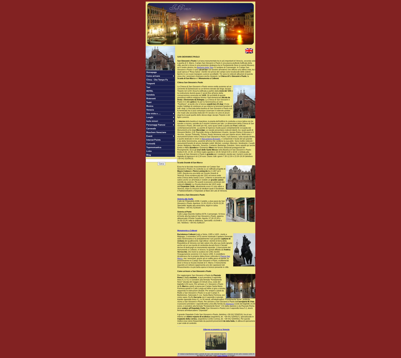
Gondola (150, 95)
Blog (148, 155)
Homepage (151, 72)
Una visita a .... (153, 113)
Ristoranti (151, 98)
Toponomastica (153, 147)
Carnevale (151, 128)
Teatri (149, 102)
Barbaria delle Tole (205, 67)
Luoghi (149, 117)
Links (149, 151)
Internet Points (153, 140)
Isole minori (152, 121)
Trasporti (150, 83)
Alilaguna (230, 304)
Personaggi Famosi (155, 125)
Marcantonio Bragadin (211, 139)
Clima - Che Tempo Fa (157, 80)
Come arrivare (153, 76)
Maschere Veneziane (156, 132)
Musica (149, 106)
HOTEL (149, 91)
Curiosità (150, 143)
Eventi (149, 136)
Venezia (150, 110)
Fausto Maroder (222, 355)
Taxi (148, 87)
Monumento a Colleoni (187, 230)
